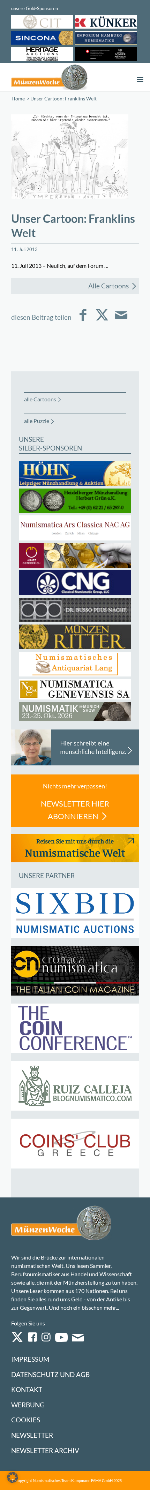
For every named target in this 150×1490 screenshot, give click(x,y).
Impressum (30, 1359)
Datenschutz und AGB (50, 1374)
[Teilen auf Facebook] (83, 320)
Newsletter (32, 1435)
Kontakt (26, 1389)
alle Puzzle (36, 420)
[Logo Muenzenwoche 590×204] (49, 77)
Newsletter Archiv (45, 1450)
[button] (12, 1477)
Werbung (28, 1405)
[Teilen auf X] (102, 320)
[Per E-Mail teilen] (121, 320)
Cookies (25, 1420)
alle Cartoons (40, 399)
